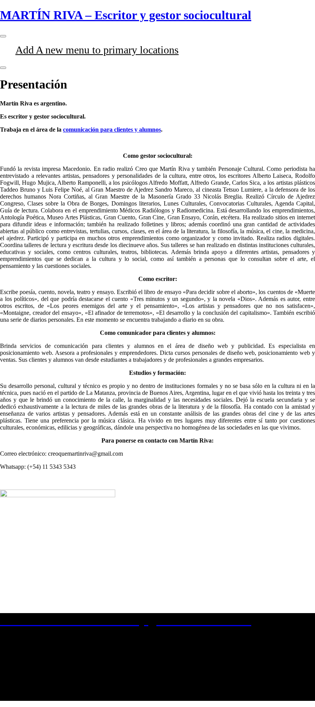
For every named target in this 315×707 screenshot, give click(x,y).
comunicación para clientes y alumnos (112, 129)
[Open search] (3, 68)
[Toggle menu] (3, 36)
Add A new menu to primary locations (97, 50)
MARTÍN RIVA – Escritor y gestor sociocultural (125, 15)
